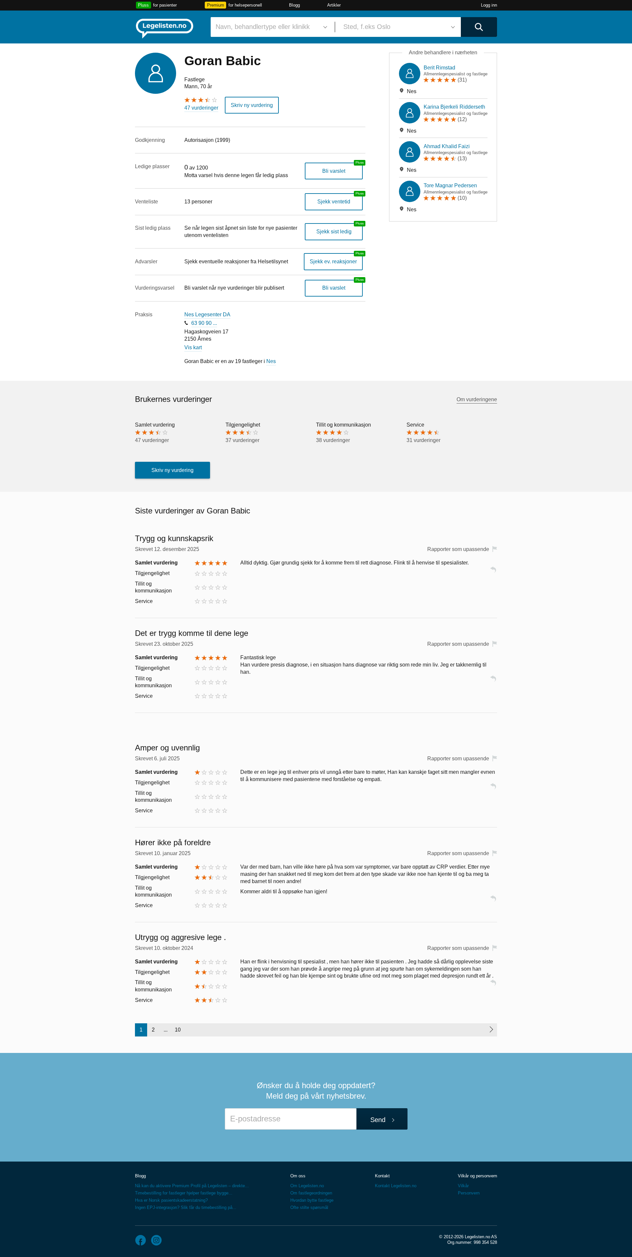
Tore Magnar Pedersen (450, 185)
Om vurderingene (477, 399)
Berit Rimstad (439, 67)
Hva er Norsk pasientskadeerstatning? (171, 1200)
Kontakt (382, 1175)
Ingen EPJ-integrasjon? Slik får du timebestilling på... (185, 1207)
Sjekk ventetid (333, 201)
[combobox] (270, 27)
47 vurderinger (201, 108)
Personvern (469, 1193)
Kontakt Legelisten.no (395, 1185)
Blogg (294, 5)
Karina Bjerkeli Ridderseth (454, 107)
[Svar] (493, 572)
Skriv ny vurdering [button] (252, 105)
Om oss (297, 1175)
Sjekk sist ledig (334, 231)
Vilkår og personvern (477, 1175)
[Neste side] (491, 1029)
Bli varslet (333, 171)
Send (377, 1119)
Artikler (334, 5)
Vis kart (193, 347)
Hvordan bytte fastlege (311, 1200)
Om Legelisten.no (307, 1185)
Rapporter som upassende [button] (458, 549)
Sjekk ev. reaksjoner (333, 261)
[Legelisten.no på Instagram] (156, 1240)
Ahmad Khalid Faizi (447, 146)
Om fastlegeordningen (311, 1193)
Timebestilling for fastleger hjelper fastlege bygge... (183, 1193)
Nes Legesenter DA (207, 314)
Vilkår (463, 1185)
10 (178, 1030)
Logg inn (489, 5)
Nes (271, 361)
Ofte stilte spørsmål (309, 1207)
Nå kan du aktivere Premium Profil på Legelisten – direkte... (192, 1185)
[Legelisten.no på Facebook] (140, 1240)
